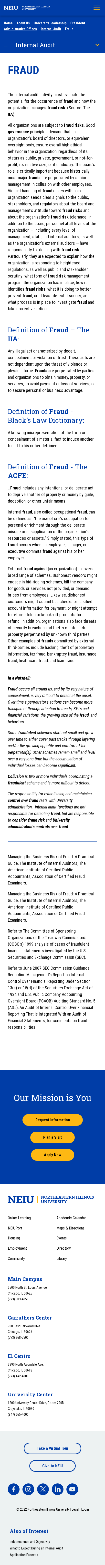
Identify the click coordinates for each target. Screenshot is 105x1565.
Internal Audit (51, 29)
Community (16, 1258)
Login (85, 1509)
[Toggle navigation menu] (96, 7)
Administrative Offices (20, 29)
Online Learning (19, 1218)
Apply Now (52, 1155)
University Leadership (50, 23)
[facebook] (14, 1489)
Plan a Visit (52, 1137)
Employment (17, 1248)
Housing (14, 1238)
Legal (75, 1509)
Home (8, 23)
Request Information (52, 1120)
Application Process (24, 1555)
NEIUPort (15, 1228)
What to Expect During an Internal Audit (36, 1548)
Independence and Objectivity (30, 1542)
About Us (23, 23)
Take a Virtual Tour (52, 1448)
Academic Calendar (71, 1218)
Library (61, 1258)
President (77, 23)
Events (61, 1238)
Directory (63, 1248)
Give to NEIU (52, 1466)
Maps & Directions (70, 1228)
